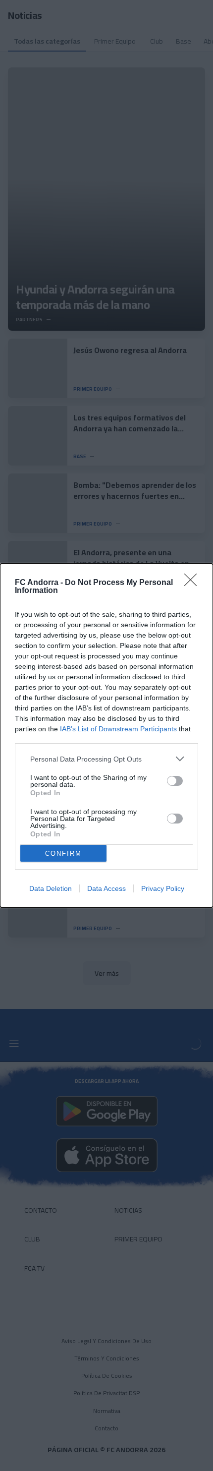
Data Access (106, 888)
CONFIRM (63, 853)
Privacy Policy (162, 888)
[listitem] (106, 759)
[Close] (193, 583)
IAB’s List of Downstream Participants (118, 729)
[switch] (175, 781)
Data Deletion (50, 888)
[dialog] (106, 735)
